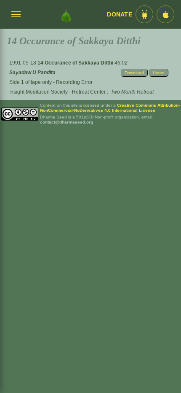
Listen (159, 72)
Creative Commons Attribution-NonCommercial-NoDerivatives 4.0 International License (110, 108)
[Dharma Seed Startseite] (66, 14)
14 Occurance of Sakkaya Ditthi (75, 63)
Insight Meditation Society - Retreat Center (57, 92)
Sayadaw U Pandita (32, 72)
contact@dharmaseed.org (66, 122)
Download (134, 72)
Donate (119, 14)
